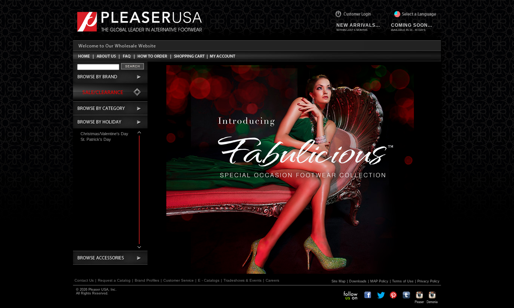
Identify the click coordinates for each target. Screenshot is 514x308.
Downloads (357, 281)
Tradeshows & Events (243, 280)
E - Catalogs (208, 280)
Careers (272, 280)
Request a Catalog (114, 280)
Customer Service (178, 280)
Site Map (338, 281)
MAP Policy (379, 281)
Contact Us (84, 280)
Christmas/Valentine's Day (104, 133)
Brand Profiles (147, 280)
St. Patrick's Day (96, 139)
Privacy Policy (428, 281)
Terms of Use (403, 281)
